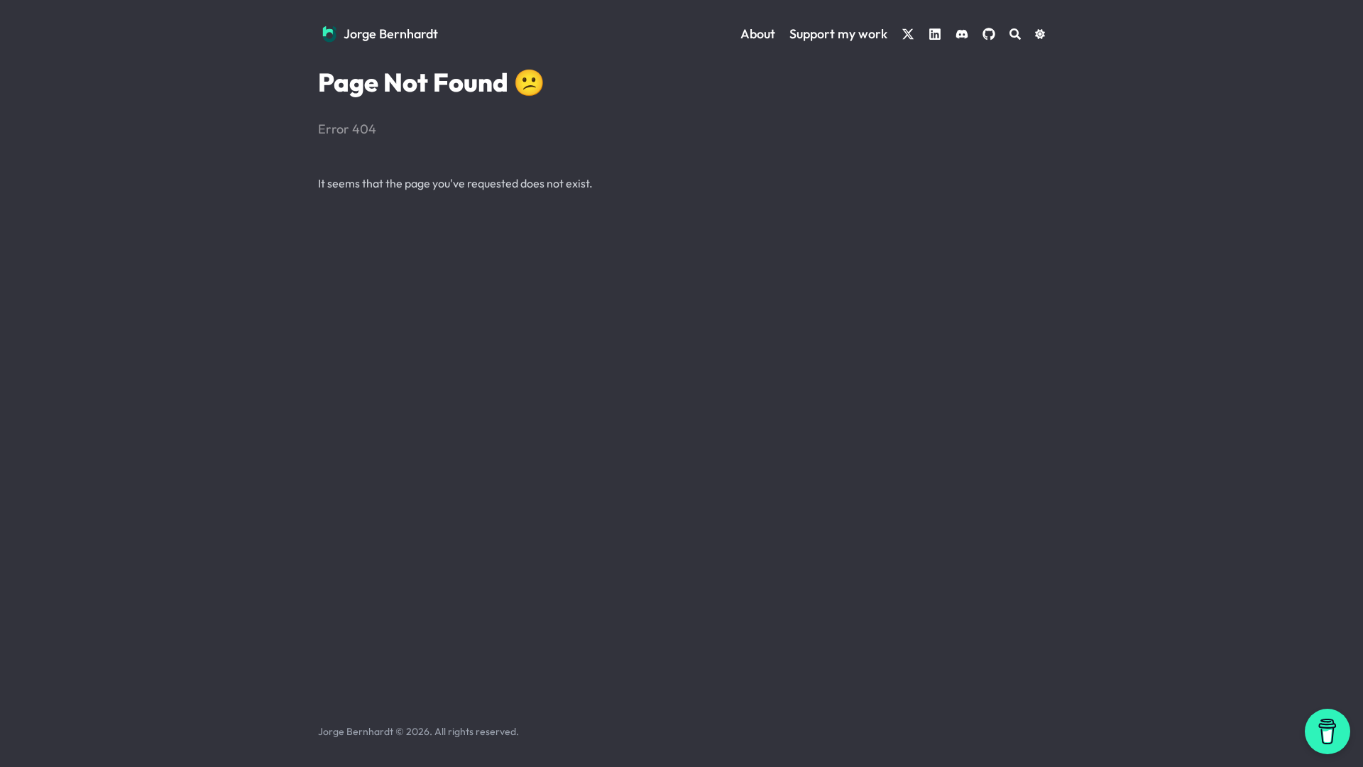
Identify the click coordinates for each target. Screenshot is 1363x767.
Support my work (838, 34)
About (757, 34)
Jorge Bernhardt (391, 34)
